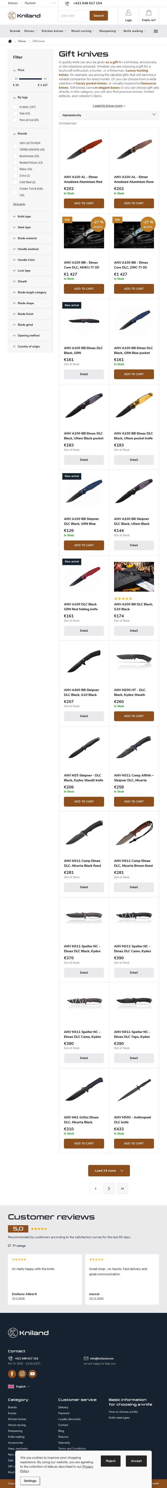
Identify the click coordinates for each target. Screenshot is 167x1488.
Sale (24, 113)
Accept (136, 1461)
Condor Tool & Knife (31, 192)
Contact (63, 1425)
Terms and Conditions (72, 1449)
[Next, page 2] (108, 1188)
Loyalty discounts (69, 1419)
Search (98, 15)
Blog (61, 1431)
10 (122, 1188)
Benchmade (29, 156)
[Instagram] (22, 1374)
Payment (30, 3)
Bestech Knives (31, 163)
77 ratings (19, 1246)
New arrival (29, 120)
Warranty (64, 1443)
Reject (110, 1461)
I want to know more (107, 106)
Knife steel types (119, 1417)
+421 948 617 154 (26, 1358)
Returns (63, 1437)
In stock (27, 107)
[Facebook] (12, 1374)
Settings (30, 1481)
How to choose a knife (123, 1412)
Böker (25, 169)
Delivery (13, 3)
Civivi (24, 176)
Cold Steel (27, 182)
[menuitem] (15, 31)
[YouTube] (32, 1374)
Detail (84, 374)
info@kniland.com (102, 1358)
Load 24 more (106, 1170)
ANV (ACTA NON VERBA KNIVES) (32, 146)
